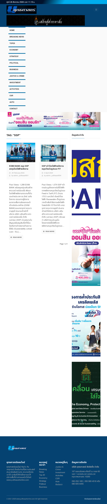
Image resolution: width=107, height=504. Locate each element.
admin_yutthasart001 (21, 175)
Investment (60, 472)
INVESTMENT (15, 82)
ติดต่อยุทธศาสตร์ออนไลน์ (92, 499)
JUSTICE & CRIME (17, 76)
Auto (57, 481)
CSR (11, 95)
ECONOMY (14, 50)
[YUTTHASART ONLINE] (22, 9)
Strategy (42, 480)
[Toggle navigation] (96, 9)
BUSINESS (14, 69)
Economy (43, 477)
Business (43, 486)
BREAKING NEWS (17, 36)
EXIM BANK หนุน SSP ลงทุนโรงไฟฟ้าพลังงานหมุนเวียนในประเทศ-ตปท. (19, 168)
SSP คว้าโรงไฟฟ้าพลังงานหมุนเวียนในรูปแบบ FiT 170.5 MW (53, 168)
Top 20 (42, 474)
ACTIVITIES (14, 89)
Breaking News (43, 470)
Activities (59, 475)
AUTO (12, 102)
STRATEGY (14, 56)
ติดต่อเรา (59, 484)
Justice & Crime (59, 468)
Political (42, 483)
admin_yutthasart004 (53, 175)
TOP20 (12, 43)
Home (12, 30)
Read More (17, 237)
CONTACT (13, 108)
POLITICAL (14, 63)
